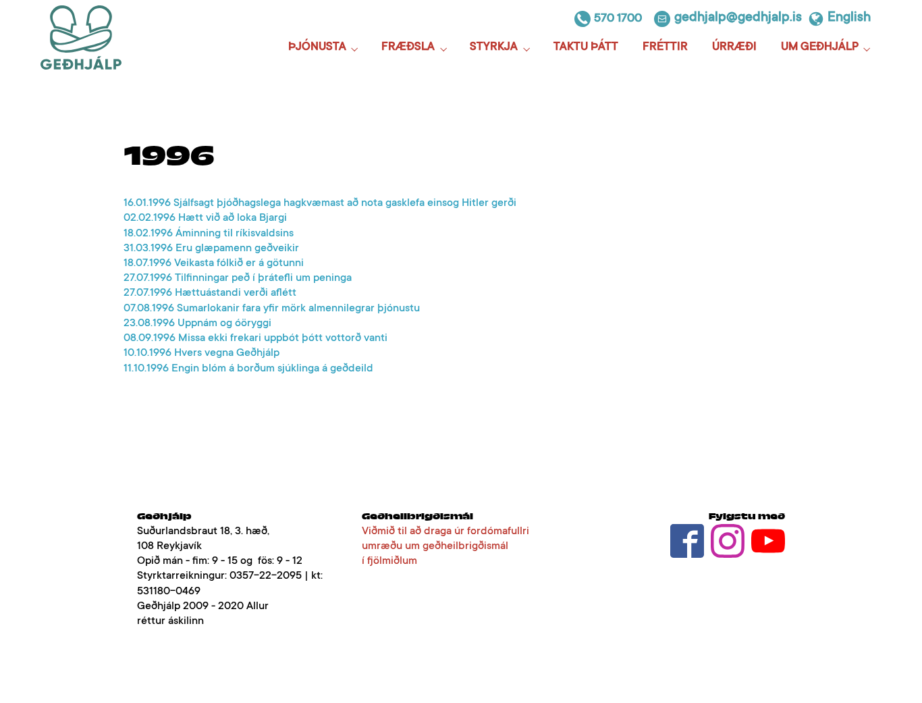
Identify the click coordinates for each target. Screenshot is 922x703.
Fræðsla (408, 47)
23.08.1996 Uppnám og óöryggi (197, 323)
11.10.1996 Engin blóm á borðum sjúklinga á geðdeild (248, 369)
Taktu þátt (585, 47)
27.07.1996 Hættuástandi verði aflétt (210, 293)
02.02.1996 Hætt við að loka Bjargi (205, 218)
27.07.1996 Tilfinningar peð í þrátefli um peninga (238, 278)
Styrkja (494, 47)
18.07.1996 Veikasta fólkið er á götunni (214, 263)
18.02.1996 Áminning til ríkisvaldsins (209, 234)
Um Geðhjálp (820, 47)
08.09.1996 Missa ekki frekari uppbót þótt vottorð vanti (255, 338)
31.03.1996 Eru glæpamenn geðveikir (211, 248)
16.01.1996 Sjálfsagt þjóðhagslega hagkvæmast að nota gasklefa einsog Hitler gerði (320, 203)
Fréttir (665, 47)
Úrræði (734, 47)
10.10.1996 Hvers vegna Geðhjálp (201, 353)
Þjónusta (317, 47)
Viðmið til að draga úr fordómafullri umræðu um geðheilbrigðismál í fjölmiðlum (445, 546)
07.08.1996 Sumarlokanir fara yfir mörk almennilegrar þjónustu (272, 309)
